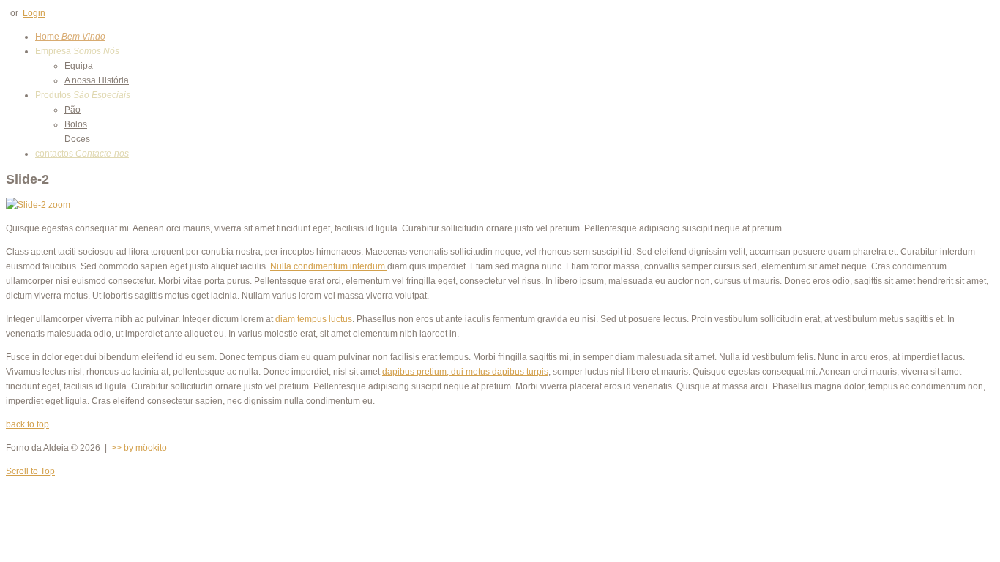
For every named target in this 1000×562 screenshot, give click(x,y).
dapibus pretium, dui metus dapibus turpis (465, 372)
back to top (27, 424)
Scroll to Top (30, 471)
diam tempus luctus (313, 319)
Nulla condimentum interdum (328, 266)
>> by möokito (139, 448)
